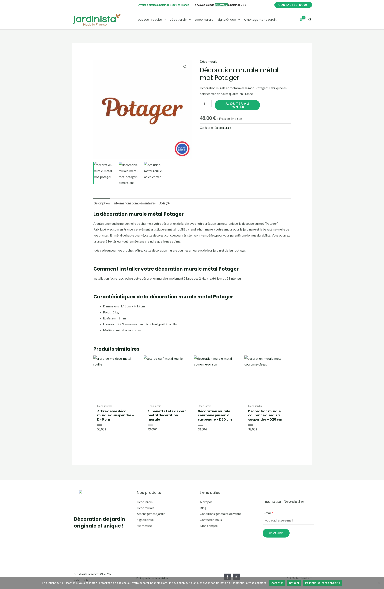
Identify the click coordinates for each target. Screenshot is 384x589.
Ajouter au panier (237, 105)
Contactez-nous (211, 520)
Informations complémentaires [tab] (134, 203)
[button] (185, 66)
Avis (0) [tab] (164, 203)
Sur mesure (144, 526)
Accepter (277, 582)
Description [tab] (101, 203)
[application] (164, 20)
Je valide (276, 533)
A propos (206, 502)
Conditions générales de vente (220, 514)
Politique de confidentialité (322, 582)
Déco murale (208, 61)
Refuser (294, 582)
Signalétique (145, 520)
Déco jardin (145, 502)
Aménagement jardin (151, 514)
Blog (203, 508)
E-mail (268, 513)
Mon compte (209, 526)
